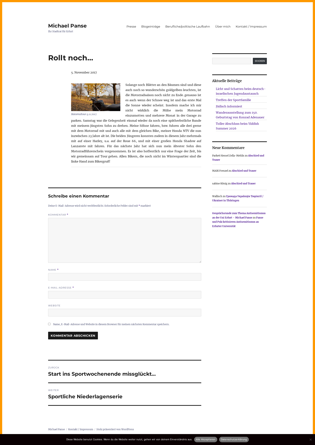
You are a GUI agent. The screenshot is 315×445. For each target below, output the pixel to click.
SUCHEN (260, 61)
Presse (131, 26)
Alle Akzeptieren (205, 439)
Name (53, 269)
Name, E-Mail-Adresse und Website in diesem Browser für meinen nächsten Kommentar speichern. (111, 324)
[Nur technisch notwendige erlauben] (310, 439)
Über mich (223, 26)
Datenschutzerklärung (234, 439)
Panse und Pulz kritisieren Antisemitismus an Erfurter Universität (237, 222)
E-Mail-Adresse (61, 287)
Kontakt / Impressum (251, 26)
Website (54, 305)
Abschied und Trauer (244, 170)
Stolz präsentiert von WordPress (115, 429)
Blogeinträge (150, 26)
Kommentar (58, 214)
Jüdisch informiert (229, 106)
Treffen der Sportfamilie (233, 100)
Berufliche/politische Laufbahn (187, 26)
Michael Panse (67, 26)
